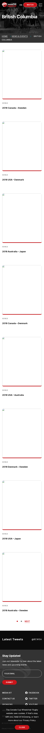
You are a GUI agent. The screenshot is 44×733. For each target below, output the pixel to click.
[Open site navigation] (40, 4)
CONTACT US (8, 698)
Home (5, 36)
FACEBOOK (34, 693)
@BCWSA (37, 639)
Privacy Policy (29, 720)
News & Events (20, 36)
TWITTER (33, 698)
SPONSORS (7, 704)
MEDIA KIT (7, 693)
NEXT (27, 621)
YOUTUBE (33, 704)
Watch (30, 5)
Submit (9, 682)
